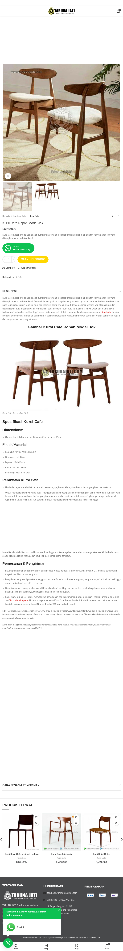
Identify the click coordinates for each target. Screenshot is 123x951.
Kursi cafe (106, 312)
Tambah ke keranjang (33, 259)
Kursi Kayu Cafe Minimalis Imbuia (22, 854)
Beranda (6, 216)
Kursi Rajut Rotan (101, 854)
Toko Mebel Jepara (18, 601)
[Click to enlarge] (8, 176)
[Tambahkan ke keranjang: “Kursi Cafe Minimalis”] (76, 823)
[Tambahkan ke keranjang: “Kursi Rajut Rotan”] (116, 823)
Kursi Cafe (34, 216)
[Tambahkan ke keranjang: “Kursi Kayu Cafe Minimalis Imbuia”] (36, 823)
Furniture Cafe (20, 216)
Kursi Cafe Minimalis (61, 854)
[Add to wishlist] (36, 817)
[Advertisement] (61, 39)
